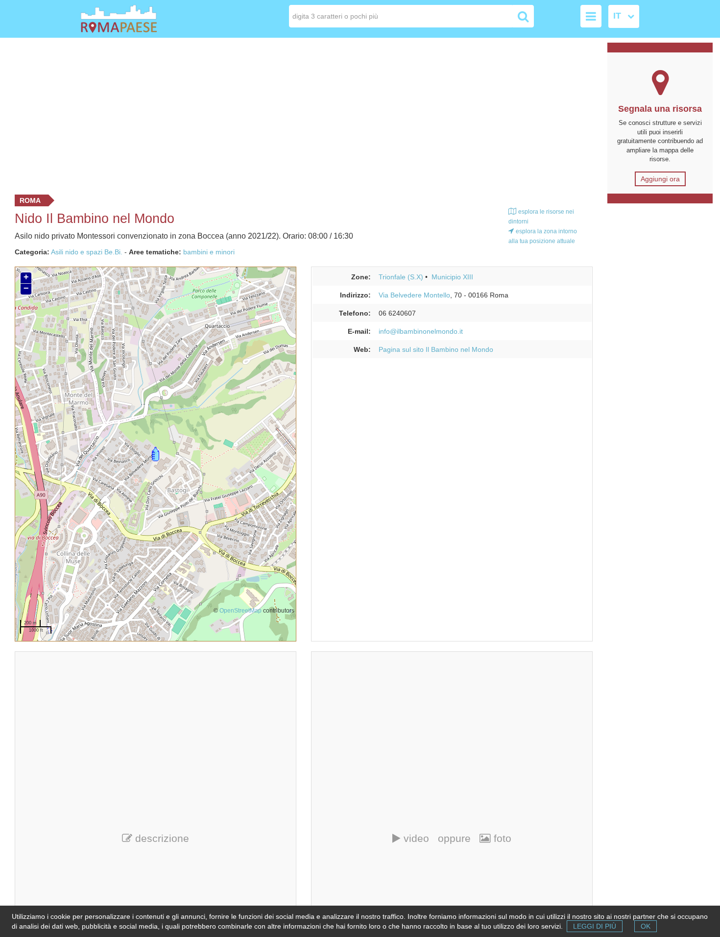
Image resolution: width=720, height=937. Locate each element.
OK (645, 926)
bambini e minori (209, 252)
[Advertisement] (300, 113)
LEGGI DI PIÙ (594, 926)
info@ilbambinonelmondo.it (421, 331)
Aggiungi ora (660, 179)
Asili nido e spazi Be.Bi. (86, 252)
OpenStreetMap (240, 610)
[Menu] (590, 16)
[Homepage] (136, 19)
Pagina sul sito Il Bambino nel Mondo (436, 349)
